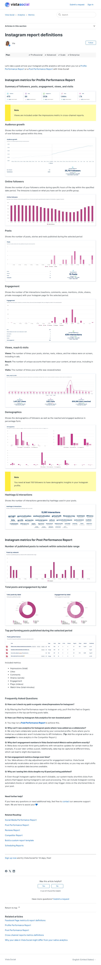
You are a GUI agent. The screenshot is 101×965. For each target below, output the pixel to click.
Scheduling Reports (14, 845)
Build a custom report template (19, 840)
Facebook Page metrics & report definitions (25, 920)
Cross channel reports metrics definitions (24, 935)
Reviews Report (12, 830)
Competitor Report (13, 835)
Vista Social (9, 15)
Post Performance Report (41, 69)
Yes (43, 886)
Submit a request (77, 4)
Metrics (31, 15)
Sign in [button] (90, 4)
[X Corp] (10, 871)
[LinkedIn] (14, 871)
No (57, 886)
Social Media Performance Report (21, 820)
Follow (90, 43)
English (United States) (83, 959)
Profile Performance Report (18, 925)
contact (65, 801)
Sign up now (11, 858)
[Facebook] (6, 871)
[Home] (17, 4)
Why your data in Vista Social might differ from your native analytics (36, 940)
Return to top (11, 908)
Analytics (21, 15)
